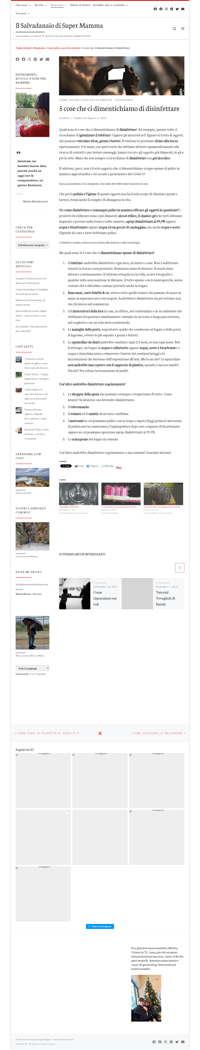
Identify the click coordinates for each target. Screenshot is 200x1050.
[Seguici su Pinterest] (171, 9)
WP (26, 1044)
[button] (43, 780)
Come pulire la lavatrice (69, 506)
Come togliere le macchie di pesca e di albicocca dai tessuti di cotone (36, 396)
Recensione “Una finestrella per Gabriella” (31, 328)
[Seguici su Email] (182, 9)
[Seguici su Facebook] (155, 9)
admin (66, 118)
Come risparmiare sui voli (105, 598)
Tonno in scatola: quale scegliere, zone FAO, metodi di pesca (36, 363)
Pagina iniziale (24, 47)
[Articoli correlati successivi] (179, 567)
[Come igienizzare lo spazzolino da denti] (121, 494)
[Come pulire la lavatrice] (78, 494)
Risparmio (39, 47)
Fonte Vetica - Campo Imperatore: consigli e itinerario (37, 378)
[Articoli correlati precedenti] (170, 567)
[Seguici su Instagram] (166, 9)
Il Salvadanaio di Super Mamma (36, 1039)
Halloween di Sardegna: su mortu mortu (30, 302)
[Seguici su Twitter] (177, 9)
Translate (40, 673)
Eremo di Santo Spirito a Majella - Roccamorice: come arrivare (35, 416)
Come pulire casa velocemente (63, 47)
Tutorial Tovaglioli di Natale (165, 598)
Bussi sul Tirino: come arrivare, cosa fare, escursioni (37, 433)
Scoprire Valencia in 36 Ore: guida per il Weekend (31, 280)
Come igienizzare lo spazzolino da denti (118, 506)
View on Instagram (102, 926)
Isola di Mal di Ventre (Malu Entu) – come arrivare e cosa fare (31, 315)
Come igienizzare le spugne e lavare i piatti (162, 506)
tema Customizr (48, 1044)
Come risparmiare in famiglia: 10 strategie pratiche (32, 291)
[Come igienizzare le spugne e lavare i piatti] (163, 494)
